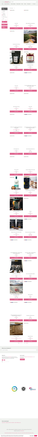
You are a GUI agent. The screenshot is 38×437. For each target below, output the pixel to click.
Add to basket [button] (16, 28)
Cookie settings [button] (32, 435)
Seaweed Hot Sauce (30, 336)
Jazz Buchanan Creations (16, 129)
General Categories (4, 27)
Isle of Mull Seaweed (16, 213)
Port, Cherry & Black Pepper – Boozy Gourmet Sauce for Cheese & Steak (30, 85)
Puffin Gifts (12, 422)
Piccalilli (30, 211)
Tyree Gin (16, 190)
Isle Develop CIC (22, 430)
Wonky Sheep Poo (30, 294)
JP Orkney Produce (16, 25)
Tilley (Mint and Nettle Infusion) (30, 315)
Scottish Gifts (3, 422)
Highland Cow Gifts (8, 422)
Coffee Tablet (30, 106)
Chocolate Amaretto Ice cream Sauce (30, 190)
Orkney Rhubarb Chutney (16, 106)
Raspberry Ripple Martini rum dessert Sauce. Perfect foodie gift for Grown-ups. (16, 315)
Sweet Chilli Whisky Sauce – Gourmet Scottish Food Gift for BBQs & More (16, 253)
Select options (30, 153)
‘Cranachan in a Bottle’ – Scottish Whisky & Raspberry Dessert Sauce (30, 253)
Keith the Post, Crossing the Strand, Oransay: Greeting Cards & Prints (16, 294)
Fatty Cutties (16, 23)
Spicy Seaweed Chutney (16, 211)
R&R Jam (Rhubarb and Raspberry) (30, 23)
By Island (4, 24)
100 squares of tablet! (16, 336)
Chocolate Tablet (16, 169)
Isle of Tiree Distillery (16, 192)
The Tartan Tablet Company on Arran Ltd (16, 338)
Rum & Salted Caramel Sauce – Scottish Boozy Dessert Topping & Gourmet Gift (30, 127)
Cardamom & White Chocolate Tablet (30, 169)
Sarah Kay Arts (30, 234)
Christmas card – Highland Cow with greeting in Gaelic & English (16, 127)
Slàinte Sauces (30, 129)
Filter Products (4, 9)
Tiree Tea (30, 317)
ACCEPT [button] (36, 435)
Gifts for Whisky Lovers (18, 422)
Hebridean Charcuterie (16, 234)
